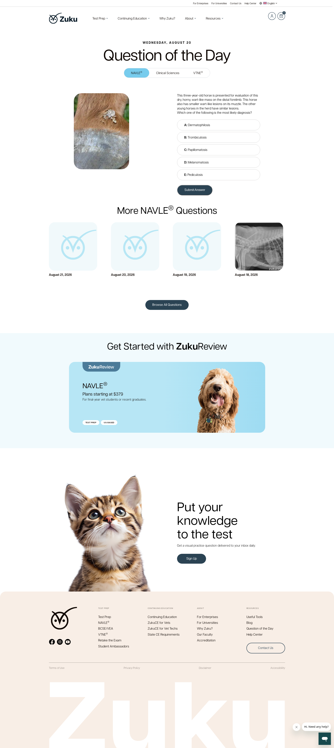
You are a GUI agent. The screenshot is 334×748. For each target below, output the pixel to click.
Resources (213, 18)
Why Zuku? (167, 18)
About (189, 18)
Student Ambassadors (113, 646)
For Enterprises (200, 3)
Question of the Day (259, 628)
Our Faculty (205, 634)
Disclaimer (205, 667)
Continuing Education (132, 18)
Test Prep (98, 18)
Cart (281, 14)
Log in (272, 16)
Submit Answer (194, 189)
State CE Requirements (164, 634)
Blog (249, 623)
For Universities (219, 3)
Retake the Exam (109, 640)
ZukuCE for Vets (159, 623)
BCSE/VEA (105, 628)
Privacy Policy (132, 667)
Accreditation (206, 640)
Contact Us (235, 3)
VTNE (198, 72)
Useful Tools (254, 617)
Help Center (250, 3)
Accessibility (277, 667)
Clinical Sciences (167, 73)
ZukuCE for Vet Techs (163, 628)
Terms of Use (57, 667)
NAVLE (136, 72)
